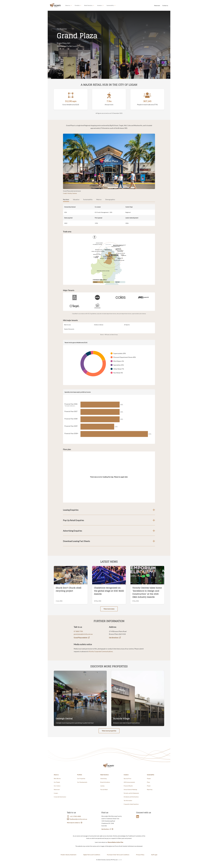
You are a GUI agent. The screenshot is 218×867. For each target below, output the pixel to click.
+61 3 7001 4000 (75, 816)
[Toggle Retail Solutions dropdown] (93, 5)
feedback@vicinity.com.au (78, 819)
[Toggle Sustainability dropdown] (114, 5)
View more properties (109, 731)
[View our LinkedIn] (138, 817)
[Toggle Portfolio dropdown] (80, 5)
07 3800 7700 (78, 631)
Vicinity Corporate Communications (101, 651)
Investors (99, 5)
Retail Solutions (88, 5)
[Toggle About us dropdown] (71, 5)
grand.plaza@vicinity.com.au (83, 634)
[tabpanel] (109, 215)
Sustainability (110, 5)
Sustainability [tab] (87, 199)
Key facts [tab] (66, 199)
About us (67, 5)
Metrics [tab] (99, 199)
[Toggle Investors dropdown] (103, 5)
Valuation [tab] (76, 199)
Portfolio (77, 5)
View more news (109, 609)
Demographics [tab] (110, 199)
